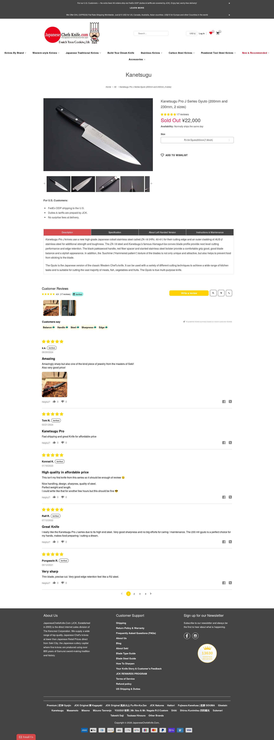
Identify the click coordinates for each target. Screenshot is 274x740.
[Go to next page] (151, 594)
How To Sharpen (125, 663)
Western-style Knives (45, 52)
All (115, 86)
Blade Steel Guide (126, 658)
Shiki (174, 710)
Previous (49, 137)
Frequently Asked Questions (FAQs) (136, 633)
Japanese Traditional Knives (82, 52)
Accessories (136, 59)
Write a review (189, 293)
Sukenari (218, 710)
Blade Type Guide (126, 653)
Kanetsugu (139, 74)
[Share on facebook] (224, 402)
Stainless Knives (150, 52)
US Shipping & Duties (128, 689)
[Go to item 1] (51, 308)
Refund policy (123, 684)
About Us (121, 638)
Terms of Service (125, 678)
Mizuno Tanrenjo (102, 710)
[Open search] (213, 293)
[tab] (67, 232)
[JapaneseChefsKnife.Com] (72, 33)
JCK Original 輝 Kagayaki (88, 705)
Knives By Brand (14, 52)
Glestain (222, 705)
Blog (118, 643)
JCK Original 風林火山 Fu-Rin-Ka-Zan (126, 705)
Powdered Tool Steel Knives (217, 52)
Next (147, 137)
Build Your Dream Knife (121, 52)
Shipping (121, 623)
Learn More (137, 7)
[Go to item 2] (68, 308)
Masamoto (72, 710)
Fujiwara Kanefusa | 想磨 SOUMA (196, 705)
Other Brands (156, 715)
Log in (202, 33)
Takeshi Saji (117, 715)
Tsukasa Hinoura (136, 715)
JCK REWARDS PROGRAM (131, 673)
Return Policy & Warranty (130, 628)
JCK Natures (157, 705)
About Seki (122, 648)
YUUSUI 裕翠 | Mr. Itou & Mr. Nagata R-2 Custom (141, 710)
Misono (86, 710)
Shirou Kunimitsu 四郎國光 (195, 710)
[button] (169, 114)
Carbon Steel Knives (180, 52)
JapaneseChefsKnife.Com (146, 722)
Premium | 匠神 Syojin (59, 705)
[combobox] (151, 33)
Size (163, 134)
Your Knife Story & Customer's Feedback (139, 668)
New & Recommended (254, 52)
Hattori (171, 705)
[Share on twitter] (230, 402)
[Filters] (221, 293)
